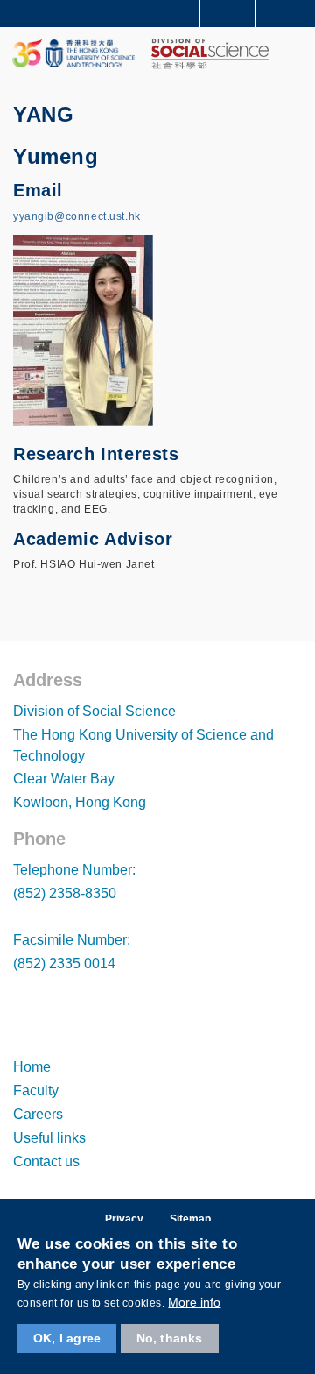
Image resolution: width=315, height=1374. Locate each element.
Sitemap (190, 1219)
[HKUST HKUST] (73, 54)
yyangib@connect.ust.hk (77, 216)
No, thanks (169, 1338)
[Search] (288, 12)
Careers (38, 1114)
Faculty (36, 1090)
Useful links (49, 1137)
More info (194, 1302)
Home (32, 1066)
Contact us (46, 1161)
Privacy (124, 1219)
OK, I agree (67, 1338)
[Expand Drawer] (228, 13)
